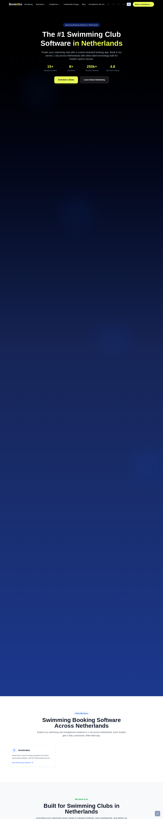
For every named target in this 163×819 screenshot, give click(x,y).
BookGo (15, 4)
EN (108, 4)
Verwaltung (28, 4)
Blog (83, 4)
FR (124, 4)
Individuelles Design (71, 4)
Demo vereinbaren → (143, 4)
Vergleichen (53, 4)
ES (114, 4)
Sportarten (40, 4)
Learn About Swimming (94, 80)
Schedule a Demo (66, 80)
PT (119, 4)
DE (129, 4)
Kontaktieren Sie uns (96, 4)
